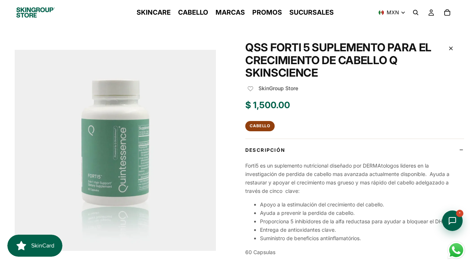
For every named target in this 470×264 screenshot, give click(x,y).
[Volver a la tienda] (451, 48)
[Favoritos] (250, 89)
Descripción (265, 150)
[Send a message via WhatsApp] (456, 250)
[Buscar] (416, 12)
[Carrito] (447, 12)
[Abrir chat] (452, 220)
